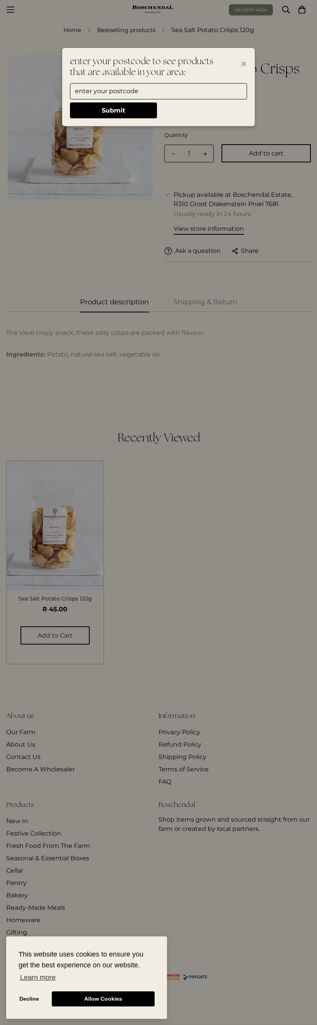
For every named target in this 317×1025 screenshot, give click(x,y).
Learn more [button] (38, 977)
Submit (113, 110)
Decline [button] (29, 999)
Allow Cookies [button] (103, 999)
